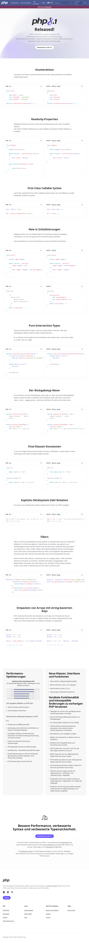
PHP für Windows (48, 845)
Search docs (77, 3)
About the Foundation (52, 910)
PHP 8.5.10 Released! (44, 7)
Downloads (15, 3)
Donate (7, 898)
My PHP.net (6, 910)
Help (43, 3)
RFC (54, 86)
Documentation (26, 3)
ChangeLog (49, 847)
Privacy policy (71, 910)
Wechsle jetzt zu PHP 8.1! (44, 47)
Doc (58, 86)
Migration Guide (26, 851)
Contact (5, 917)
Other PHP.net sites (8, 921)
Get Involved (36, 3)
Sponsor (48, 914)
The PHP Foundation (52, 886)
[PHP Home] (4, 3)
